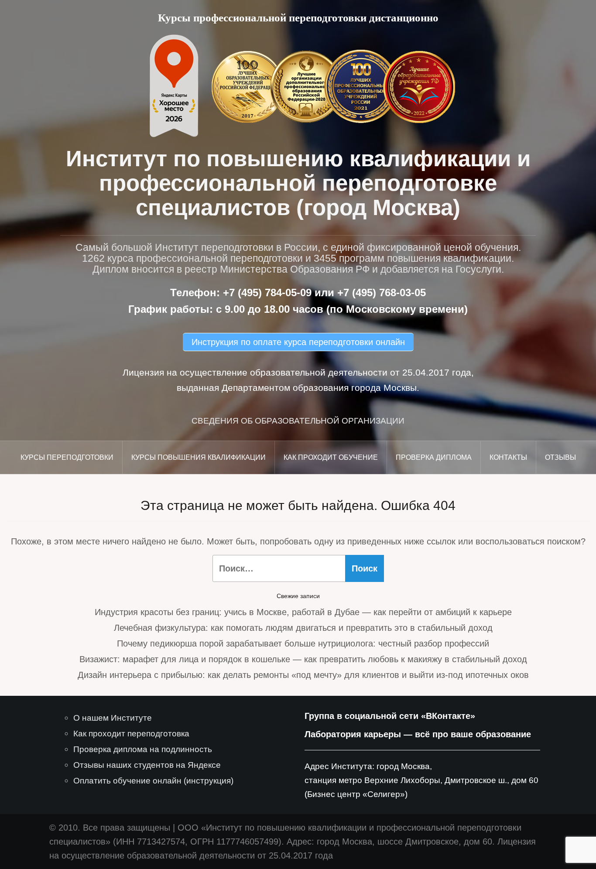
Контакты (508, 457)
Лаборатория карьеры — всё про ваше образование (418, 734)
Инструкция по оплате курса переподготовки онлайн (298, 342)
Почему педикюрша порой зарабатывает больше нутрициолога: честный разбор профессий (303, 643)
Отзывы (560, 457)
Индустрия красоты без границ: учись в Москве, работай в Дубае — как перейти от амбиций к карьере (303, 612)
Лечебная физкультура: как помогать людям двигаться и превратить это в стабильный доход (303, 628)
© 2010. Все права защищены (109, 827)
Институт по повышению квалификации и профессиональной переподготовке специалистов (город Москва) (298, 183)
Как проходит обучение (331, 457)
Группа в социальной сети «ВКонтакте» (390, 716)
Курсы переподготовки (67, 457)
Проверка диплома (434, 457)
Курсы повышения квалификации (198, 457)
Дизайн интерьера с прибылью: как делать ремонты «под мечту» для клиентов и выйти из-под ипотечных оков (303, 675)
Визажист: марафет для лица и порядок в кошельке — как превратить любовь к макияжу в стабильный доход (303, 659)
